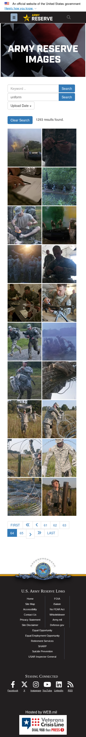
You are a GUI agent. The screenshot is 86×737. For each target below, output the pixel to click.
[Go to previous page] (37, 525)
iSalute (57, 604)
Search (67, 88)
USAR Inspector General (42, 656)
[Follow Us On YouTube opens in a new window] (47, 686)
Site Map (30, 604)
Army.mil (57, 619)
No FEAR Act (57, 609)
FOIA (57, 598)
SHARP (42, 646)
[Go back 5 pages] (28, 525)
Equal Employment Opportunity (42, 635)
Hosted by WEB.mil (41, 712)
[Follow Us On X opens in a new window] (24, 686)
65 (21, 533)
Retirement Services (42, 641)
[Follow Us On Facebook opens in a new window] (13, 686)
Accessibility (30, 609)
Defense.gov (57, 625)
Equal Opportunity (42, 630)
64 (13, 532)
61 (45, 525)
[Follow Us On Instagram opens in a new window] (36, 686)
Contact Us (30, 614)
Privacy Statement (30, 619)
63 (64, 525)
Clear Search (20, 120)
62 (55, 525)
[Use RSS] (70, 686)
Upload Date (20, 105)
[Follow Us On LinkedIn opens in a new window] (58, 686)
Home (30, 598)
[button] (21, 8)
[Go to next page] (30, 534)
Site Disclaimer (30, 625)
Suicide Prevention (42, 651)
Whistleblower (57, 614)
